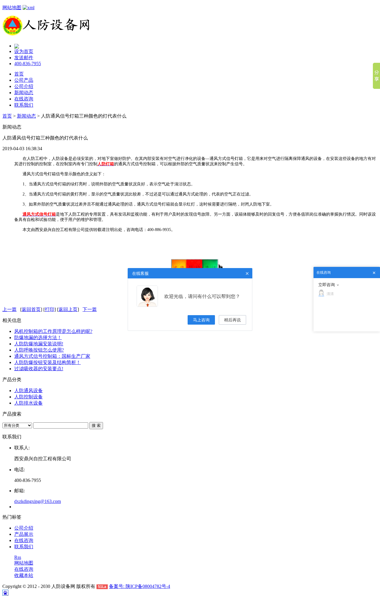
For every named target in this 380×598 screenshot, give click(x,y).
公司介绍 (23, 86)
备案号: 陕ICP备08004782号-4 (139, 586)
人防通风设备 (28, 390)
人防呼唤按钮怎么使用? (39, 349)
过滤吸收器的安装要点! (38, 368)
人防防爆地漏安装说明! (38, 343)
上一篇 (9, 309)
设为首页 (23, 51)
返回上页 (67, 309)
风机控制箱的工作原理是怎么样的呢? (53, 331)
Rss (17, 557)
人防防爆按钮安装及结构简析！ (47, 362)
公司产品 (23, 80)
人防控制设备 (28, 396)
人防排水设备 (28, 402)
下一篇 (90, 309)
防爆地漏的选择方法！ (38, 337)
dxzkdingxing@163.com (37, 501)
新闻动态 (23, 92)
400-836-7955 (27, 63)
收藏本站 (23, 575)
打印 (49, 309)
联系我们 (23, 105)
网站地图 (11, 7)
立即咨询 (326, 284)
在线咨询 (23, 98)
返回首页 (31, 309)
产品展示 (23, 534)
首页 (19, 73)
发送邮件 (23, 57)
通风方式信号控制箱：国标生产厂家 (52, 356)
